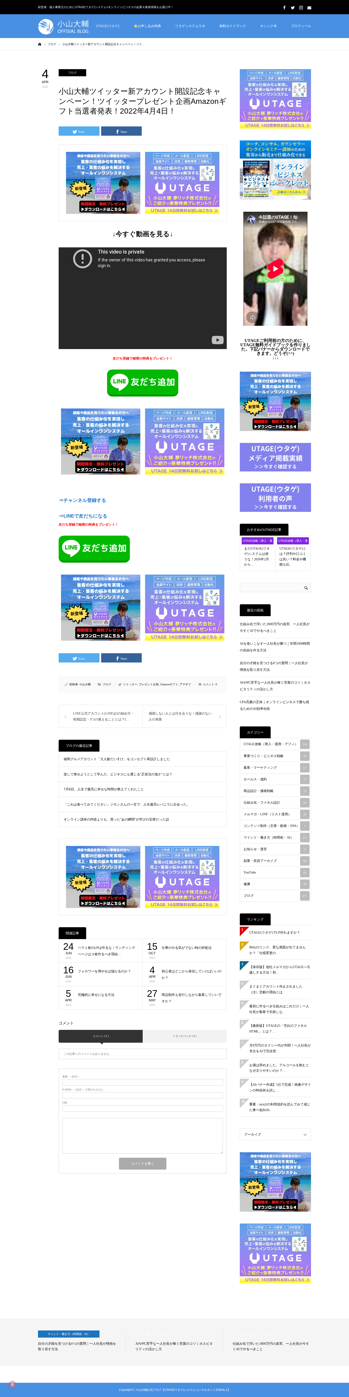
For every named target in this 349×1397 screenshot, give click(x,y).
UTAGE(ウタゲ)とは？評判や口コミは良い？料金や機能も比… (292, 556)
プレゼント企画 (149, 684)
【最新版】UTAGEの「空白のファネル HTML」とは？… (278, 1028)
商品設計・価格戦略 (275, 791)
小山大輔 (85, 684)
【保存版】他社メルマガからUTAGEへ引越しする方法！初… (279, 970)
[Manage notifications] (12, 1384)
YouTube (275, 872)
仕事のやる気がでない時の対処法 (187, 948)
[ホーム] (39, 44)
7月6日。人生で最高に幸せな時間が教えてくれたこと (104, 789)
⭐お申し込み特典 (147, 26)
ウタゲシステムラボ (190, 26)
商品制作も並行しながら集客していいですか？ (192, 998)
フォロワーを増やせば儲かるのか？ (104, 971)
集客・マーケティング (275, 767)
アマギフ (185, 684)
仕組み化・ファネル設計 (275, 802)
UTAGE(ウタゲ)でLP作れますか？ (274, 932)
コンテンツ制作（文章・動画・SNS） (275, 826)
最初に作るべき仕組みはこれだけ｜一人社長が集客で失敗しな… (279, 1009)
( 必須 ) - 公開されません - (83, 1089)
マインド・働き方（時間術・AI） (275, 837)
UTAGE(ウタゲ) (107, 26)
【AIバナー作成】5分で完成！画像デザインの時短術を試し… (280, 1087)
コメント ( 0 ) (101, 1036)
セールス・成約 (275, 779)
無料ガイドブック (232, 26)
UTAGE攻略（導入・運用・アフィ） (257, 541)
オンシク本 (268, 26)
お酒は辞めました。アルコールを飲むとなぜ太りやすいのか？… (279, 1068)
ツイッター (130, 684)
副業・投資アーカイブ (275, 861)
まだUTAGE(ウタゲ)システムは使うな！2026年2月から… (257, 556)
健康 (275, 884)
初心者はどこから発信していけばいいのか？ (192, 974)
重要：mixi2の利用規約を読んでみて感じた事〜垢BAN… (279, 1107)
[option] (82, 1342)
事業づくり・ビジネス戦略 (275, 756)
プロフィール (301, 26)
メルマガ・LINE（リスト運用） (275, 814)
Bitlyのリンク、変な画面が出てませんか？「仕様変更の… (277, 950)
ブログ (72, 72)
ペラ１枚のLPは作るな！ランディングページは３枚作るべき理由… (106, 951)
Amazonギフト (169, 684)
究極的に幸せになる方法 (96, 995)
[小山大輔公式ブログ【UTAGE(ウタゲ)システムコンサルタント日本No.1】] (73, 26)
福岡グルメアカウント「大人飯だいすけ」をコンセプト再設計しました (117, 759)
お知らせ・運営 (275, 849)
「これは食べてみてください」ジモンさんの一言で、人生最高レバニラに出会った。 (127, 804)
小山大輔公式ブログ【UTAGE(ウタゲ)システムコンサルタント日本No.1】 (183, 1390)
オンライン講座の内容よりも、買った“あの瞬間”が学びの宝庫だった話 (116, 819)
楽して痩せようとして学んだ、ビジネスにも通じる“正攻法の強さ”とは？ (118, 774)
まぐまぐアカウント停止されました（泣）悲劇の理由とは (275, 989)
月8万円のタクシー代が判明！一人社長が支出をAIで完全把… (280, 1048)
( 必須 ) (70, 1076)
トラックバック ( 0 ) (185, 1036)
